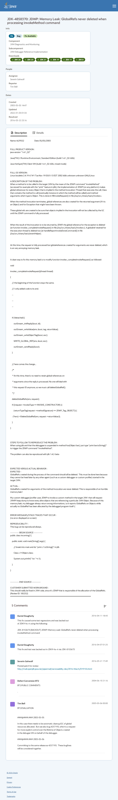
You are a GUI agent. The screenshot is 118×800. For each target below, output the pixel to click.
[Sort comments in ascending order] (105, 606)
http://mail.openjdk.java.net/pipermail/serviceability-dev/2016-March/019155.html (54, 669)
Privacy (9, 782)
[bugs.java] (10, 5)
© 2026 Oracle (12, 773)
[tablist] (59, 132)
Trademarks (11, 796)
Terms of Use (11, 792)
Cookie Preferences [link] (14, 787)
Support (9, 777)
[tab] (19, 133)
